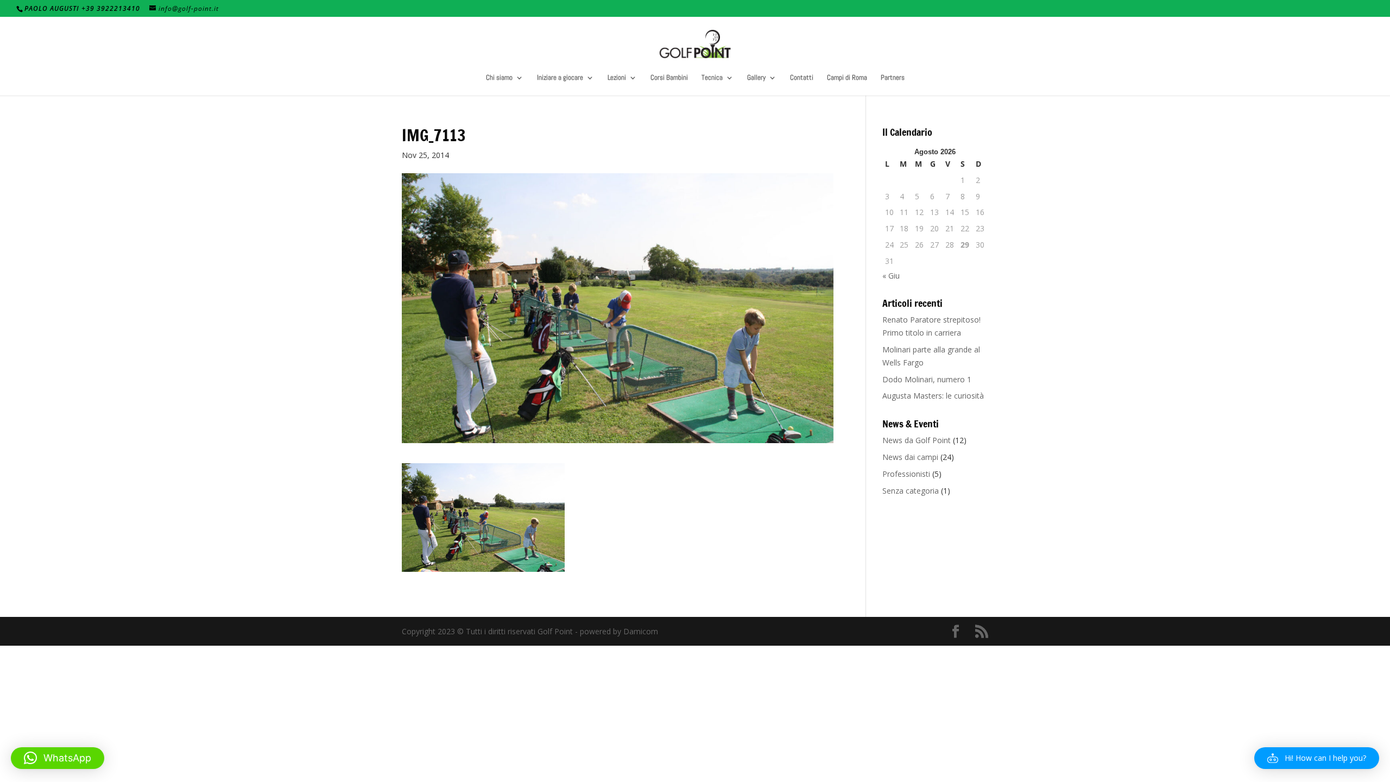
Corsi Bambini (669, 78)
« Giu (891, 275)
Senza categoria (910, 490)
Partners (893, 78)
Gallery (756, 78)
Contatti (801, 78)
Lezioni (617, 78)
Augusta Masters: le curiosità (933, 395)
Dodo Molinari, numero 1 (926, 379)
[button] (1316, 758)
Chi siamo (499, 78)
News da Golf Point (916, 440)
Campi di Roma (847, 78)
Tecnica (712, 78)
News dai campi (910, 457)
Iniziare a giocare (560, 78)
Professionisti (906, 474)
